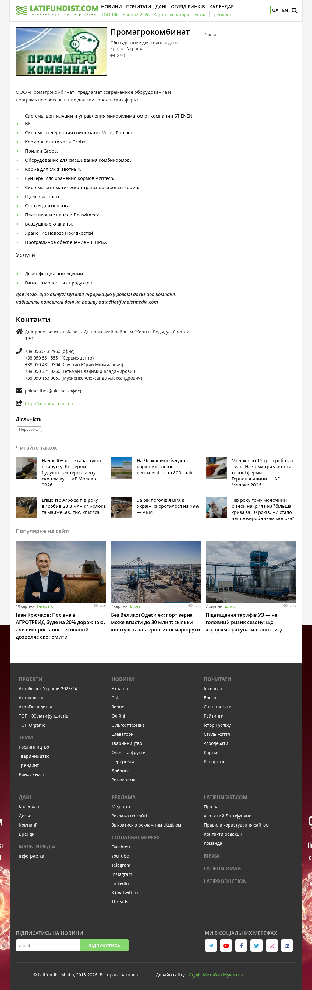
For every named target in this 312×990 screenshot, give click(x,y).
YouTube (120, 856)
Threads (120, 901)
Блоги (135, 606)
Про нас (212, 806)
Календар (29, 806)
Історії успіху (217, 725)
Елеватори (123, 734)
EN (285, 10)
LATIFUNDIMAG (222, 868)
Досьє (25, 816)
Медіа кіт (121, 806)
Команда (213, 843)
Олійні (118, 716)
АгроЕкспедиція (35, 707)
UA (275, 10)
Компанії (28, 825)
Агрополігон (31, 697)
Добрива (121, 771)
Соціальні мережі (136, 837)
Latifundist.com (225, 797)
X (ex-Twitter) (125, 892)
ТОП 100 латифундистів (43, 716)
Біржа (211, 855)
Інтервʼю (45, 606)
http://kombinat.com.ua (49, 403)
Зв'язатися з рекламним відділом (146, 825)
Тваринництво (34, 756)
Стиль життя (217, 734)
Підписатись (104, 945)
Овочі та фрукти (129, 752)
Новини (123, 679)
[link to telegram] (211, 945)
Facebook (121, 847)
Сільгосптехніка (128, 725)
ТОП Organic (32, 725)
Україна (120, 688)
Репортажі (214, 761)
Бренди (27, 834)
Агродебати (216, 743)
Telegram (121, 865)
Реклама (124, 797)
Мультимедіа (37, 846)
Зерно (118, 707)
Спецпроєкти (218, 707)
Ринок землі (31, 774)
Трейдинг (29, 765)
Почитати (217, 679)
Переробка (123, 761)
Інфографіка (31, 856)
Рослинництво (34, 747)
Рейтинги (214, 716)
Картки (211, 752)
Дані (25, 797)
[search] (294, 10)
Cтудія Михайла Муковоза (216, 975)
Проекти (30, 679)
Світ (116, 697)
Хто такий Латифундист (228, 816)
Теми (26, 737)
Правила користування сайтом (236, 825)
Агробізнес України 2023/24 (48, 688)
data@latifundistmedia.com (128, 302)
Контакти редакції (223, 834)
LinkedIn (120, 883)
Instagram (122, 874)
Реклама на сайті (129, 816)
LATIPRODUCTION (225, 881)
